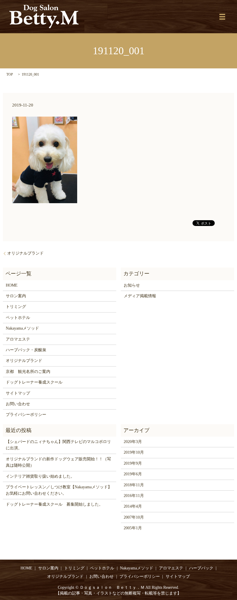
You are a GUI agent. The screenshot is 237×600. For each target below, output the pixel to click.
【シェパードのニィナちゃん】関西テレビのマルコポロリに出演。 (58, 445)
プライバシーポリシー (26, 414)
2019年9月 (133, 463)
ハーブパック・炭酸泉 (26, 350)
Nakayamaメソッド (22, 328)
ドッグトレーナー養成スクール (34, 382)
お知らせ (132, 285)
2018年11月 (134, 485)
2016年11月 (134, 496)
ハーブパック (201, 568)
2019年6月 (133, 474)
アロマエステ (18, 339)
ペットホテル (18, 317)
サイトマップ (18, 393)
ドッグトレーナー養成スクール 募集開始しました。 (54, 504)
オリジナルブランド (25, 253)
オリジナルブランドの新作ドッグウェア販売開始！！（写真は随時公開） (58, 462)
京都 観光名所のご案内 (28, 371)
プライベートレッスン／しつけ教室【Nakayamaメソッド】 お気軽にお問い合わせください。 (59, 490)
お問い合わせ (18, 404)
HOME (12, 285)
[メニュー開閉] (222, 17)
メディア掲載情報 (140, 296)
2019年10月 (134, 452)
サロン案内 (16, 296)
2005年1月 (133, 528)
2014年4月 (133, 506)
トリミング (16, 306)
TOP (9, 74)
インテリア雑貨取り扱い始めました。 (40, 476)
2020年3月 (133, 442)
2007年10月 (134, 517)
